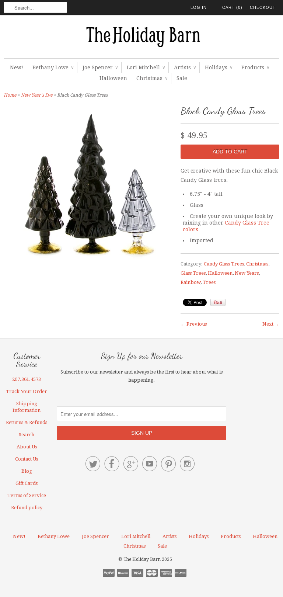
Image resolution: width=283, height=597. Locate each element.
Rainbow (190, 282)
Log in (199, 7)
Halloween (113, 78)
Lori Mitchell (146, 67)
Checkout (263, 7)
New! (16, 67)
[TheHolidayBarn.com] (141, 38)
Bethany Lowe (52, 67)
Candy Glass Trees (224, 264)
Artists (185, 67)
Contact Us (26, 459)
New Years (247, 273)
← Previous (194, 324)
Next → (270, 324)
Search (26, 434)
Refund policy (26, 507)
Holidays (218, 67)
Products (255, 67)
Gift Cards (26, 483)
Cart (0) (232, 7)
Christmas (151, 78)
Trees (209, 282)
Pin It (218, 302)
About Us (27, 447)
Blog (26, 471)
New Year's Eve (36, 95)
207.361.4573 (26, 379)
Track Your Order (26, 391)
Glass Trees (193, 273)
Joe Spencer (100, 67)
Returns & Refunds (26, 422)
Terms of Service (26, 495)
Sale (182, 78)
